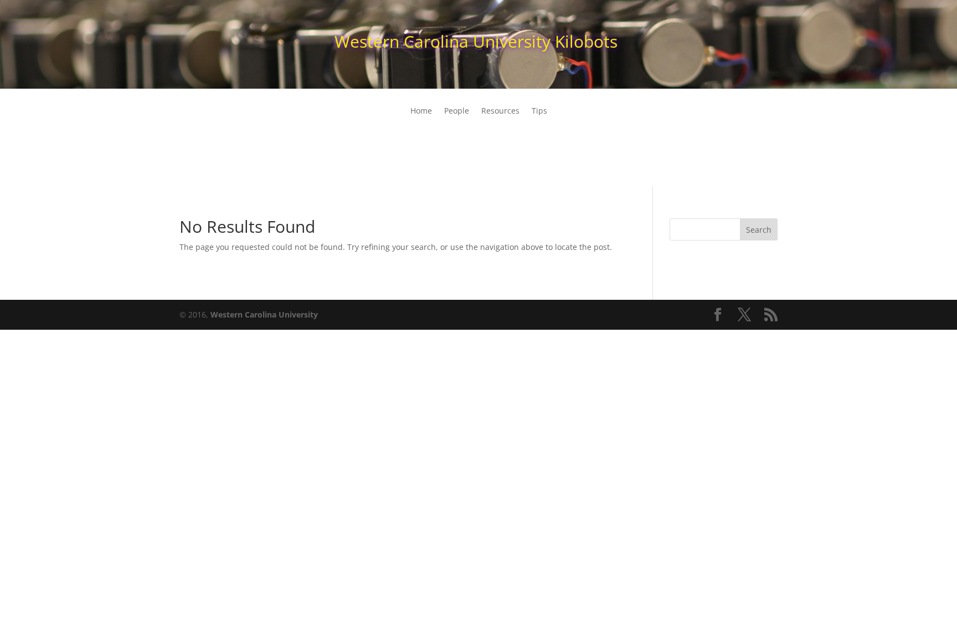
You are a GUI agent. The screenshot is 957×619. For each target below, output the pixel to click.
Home (421, 111)
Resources (500, 111)
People (456, 111)
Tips (539, 111)
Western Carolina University (264, 314)
